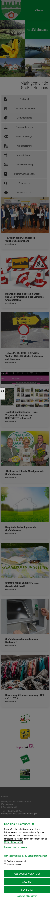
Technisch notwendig (17, 861)
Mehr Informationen (13, 842)
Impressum (23, 847)
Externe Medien (14, 864)
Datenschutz (10, 847)
